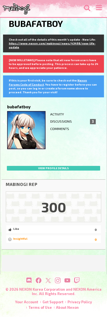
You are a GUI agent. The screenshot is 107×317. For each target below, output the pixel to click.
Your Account (26, 302)
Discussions (72, 121)
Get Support (53, 302)
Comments (59, 129)
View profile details (53, 168)
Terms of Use (40, 307)
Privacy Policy (79, 302)
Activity (57, 114)
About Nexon (67, 307)
